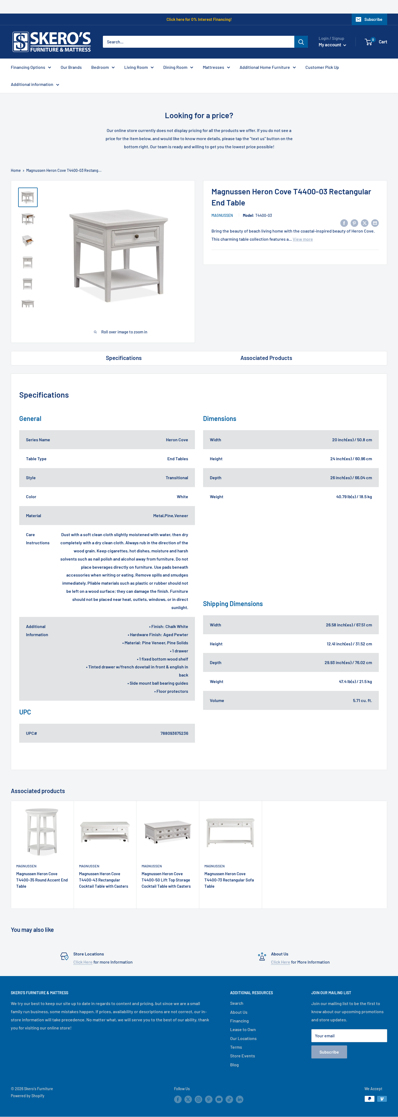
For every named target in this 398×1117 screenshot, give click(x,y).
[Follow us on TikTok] (229, 1099)
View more (303, 239)
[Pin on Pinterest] (354, 222)
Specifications (124, 357)
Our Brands (71, 67)
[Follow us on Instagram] (198, 1099)
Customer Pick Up (322, 67)
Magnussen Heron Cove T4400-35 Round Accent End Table (42, 880)
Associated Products (266, 357)
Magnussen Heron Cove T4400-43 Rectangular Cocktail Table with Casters (103, 880)
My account (330, 44)
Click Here (83, 961)
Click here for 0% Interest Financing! (199, 19)
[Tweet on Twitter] (364, 222)
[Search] (301, 42)
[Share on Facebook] (344, 222)
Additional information (32, 84)
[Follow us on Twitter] (188, 1099)
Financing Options (28, 67)
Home (16, 170)
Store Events (242, 1055)
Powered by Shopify (27, 1095)
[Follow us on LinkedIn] (239, 1099)
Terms (236, 1047)
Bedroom (100, 67)
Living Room (136, 67)
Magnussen (222, 215)
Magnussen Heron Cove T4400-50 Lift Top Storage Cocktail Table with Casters (166, 880)
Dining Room (175, 67)
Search (236, 1003)
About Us (238, 1012)
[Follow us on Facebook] (178, 1099)
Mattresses (213, 67)
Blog (234, 1064)
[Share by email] (375, 222)
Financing (239, 1020)
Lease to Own (243, 1029)
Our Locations (243, 1038)
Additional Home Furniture (265, 67)
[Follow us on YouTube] (219, 1099)
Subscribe (373, 19)
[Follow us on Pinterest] (209, 1099)
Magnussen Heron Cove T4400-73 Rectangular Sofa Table (229, 880)
